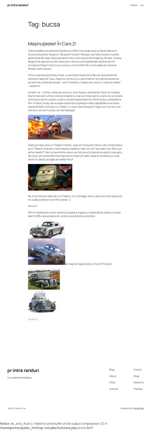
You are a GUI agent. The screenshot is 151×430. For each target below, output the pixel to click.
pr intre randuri (17, 5)
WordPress (139, 408)
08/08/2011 (33, 319)
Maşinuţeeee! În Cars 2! (52, 43)
